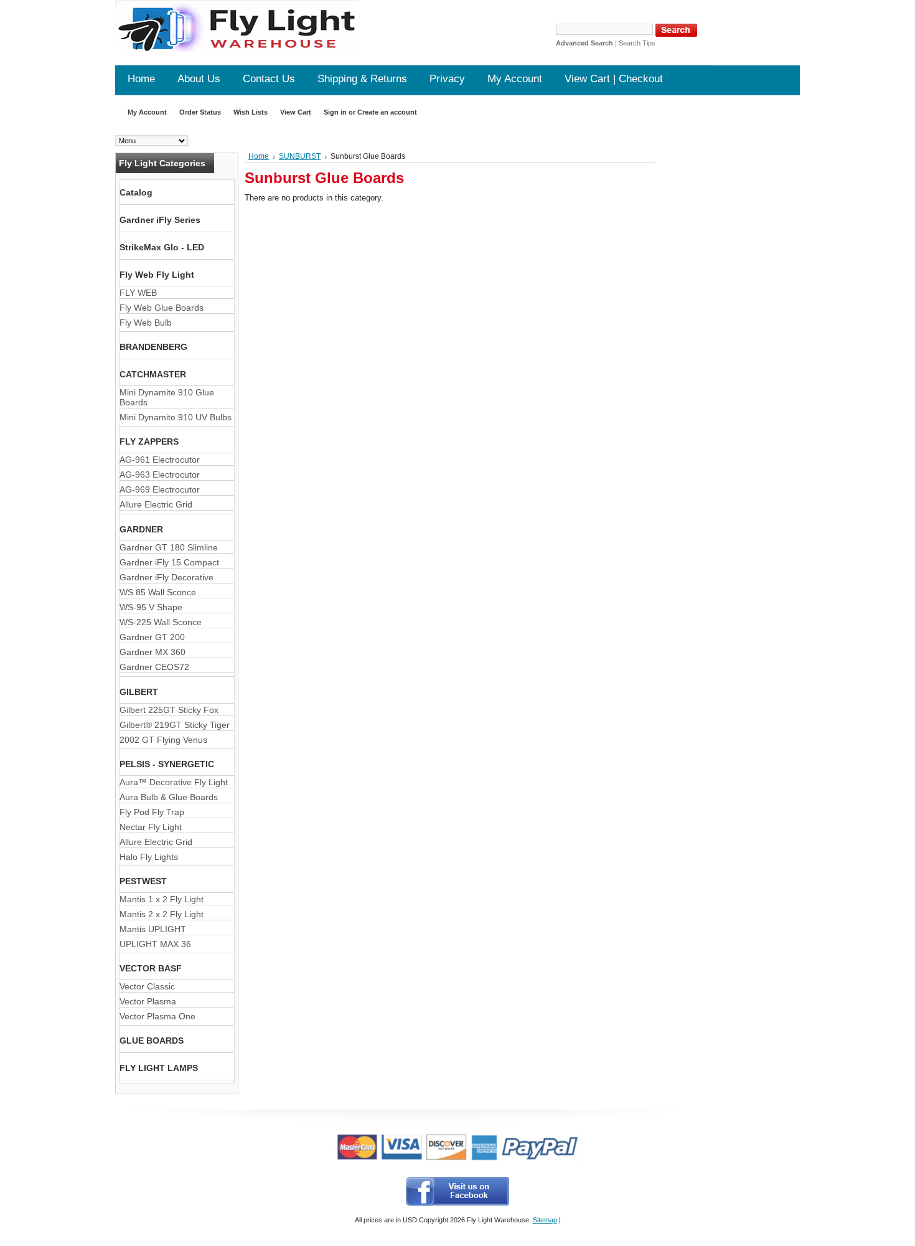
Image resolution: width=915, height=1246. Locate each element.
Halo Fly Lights (149, 857)
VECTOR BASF (151, 968)
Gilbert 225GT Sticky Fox (169, 710)
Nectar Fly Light (151, 827)
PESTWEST (143, 881)
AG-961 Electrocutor (160, 460)
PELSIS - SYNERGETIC (167, 764)
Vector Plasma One (157, 1016)
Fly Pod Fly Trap (152, 812)
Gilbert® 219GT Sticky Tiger (175, 725)
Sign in (335, 112)
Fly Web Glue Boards (162, 308)
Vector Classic (147, 986)
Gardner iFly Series (160, 220)
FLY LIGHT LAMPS (159, 1068)
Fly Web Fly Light (157, 275)
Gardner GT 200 (152, 637)
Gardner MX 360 (152, 652)
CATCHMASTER (153, 374)
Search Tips (637, 43)
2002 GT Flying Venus (163, 740)
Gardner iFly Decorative (167, 577)
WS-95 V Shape (151, 607)
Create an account (387, 112)
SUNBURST (300, 156)
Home (258, 156)
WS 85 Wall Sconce (158, 592)
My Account (147, 112)
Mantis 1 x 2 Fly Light (162, 899)
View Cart (295, 112)
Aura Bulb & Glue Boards (169, 797)
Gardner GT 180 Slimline (169, 547)
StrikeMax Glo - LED (162, 247)
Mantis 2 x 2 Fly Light (162, 914)
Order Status (200, 112)
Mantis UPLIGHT (153, 929)
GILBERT (139, 692)
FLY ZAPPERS (149, 441)
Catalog (136, 192)
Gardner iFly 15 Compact (169, 562)
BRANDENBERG (153, 347)
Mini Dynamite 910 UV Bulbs (176, 417)
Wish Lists (250, 112)
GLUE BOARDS (152, 1040)
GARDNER (141, 529)
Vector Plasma (148, 1001)
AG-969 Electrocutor (160, 489)
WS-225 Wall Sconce (161, 622)
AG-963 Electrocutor (160, 474)
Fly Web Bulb (146, 323)
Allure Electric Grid (156, 504)
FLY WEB (138, 293)
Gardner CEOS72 (154, 667)
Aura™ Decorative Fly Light (174, 782)
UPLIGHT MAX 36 (155, 944)
